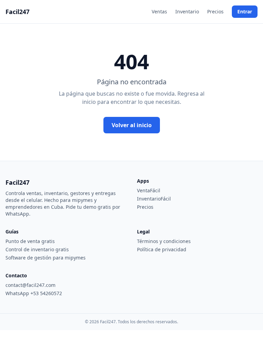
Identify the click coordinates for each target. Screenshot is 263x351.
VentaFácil (148, 190)
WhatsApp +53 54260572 (33, 293)
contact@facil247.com (30, 285)
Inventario (187, 11)
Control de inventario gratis (37, 249)
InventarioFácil (154, 198)
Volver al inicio (132, 125)
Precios (215, 11)
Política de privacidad (161, 249)
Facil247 (17, 12)
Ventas (159, 11)
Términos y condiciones (164, 241)
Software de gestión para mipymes (45, 257)
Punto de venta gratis (30, 241)
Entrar (244, 11)
